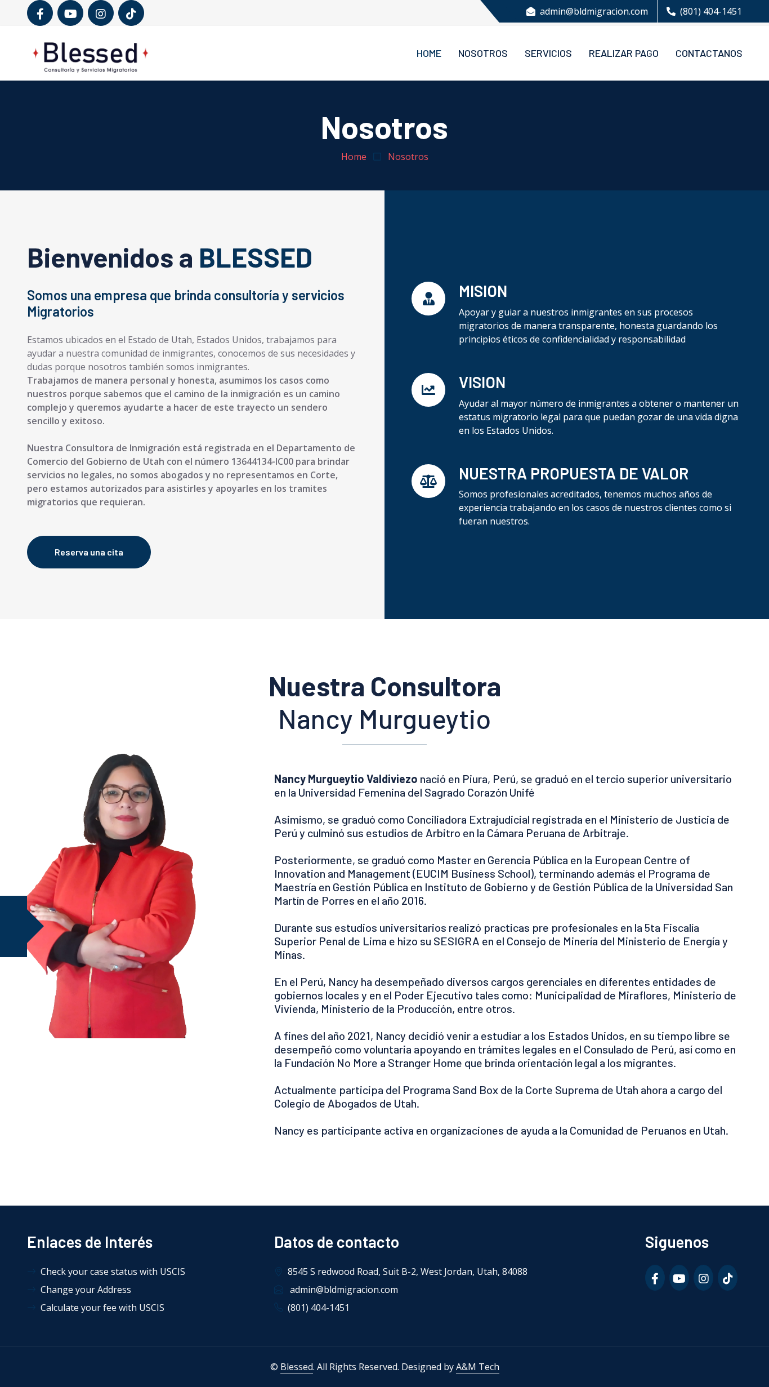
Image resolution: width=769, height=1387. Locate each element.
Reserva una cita (89, 551)
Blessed (296, 1367)
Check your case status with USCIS (113, 1271)
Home (429, 53)
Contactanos (709, 53)
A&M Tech (477, 1367)
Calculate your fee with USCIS (102, 1307)
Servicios (548, 53)
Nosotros (483, 53)
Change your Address (86, 1289)
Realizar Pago (624, 53)
